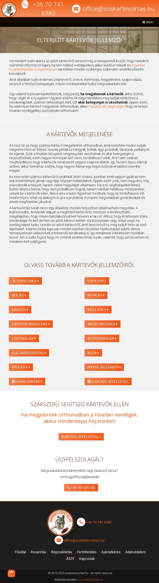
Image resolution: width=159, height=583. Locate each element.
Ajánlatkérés (28, 381)
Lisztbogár (23, 338)
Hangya (95, 295)
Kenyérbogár (101, 338)
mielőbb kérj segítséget (106, 106)
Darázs (19, 310)
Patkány (20, 367)
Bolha (18, 295)
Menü (149, 22)
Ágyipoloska (25, 281)
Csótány (96, 281)
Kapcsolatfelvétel (110, 381)
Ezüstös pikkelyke (30, 324)
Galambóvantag (28, 353)
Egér (93, 353)
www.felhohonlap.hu (90, 579)
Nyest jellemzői (104, 367)
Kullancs (97, 310)
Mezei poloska (102, 324)
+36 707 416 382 (82, 488)
